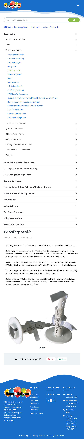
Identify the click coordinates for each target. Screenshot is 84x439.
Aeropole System (14, 74)
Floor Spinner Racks (15, 54)
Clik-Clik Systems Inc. (15, 90)
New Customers (36, 413)
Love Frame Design (15, 110)
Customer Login (53, 394)
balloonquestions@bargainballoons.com (72, 403)
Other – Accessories (51, 27)
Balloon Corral (13, 82)
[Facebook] (49, 400)
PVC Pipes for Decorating (17, 94)
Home (8, 27)
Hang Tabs (12, 66)
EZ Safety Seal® (13, 70)
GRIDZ (10, 78)
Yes (63, 359)
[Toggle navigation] (78, 5)
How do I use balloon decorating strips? (23, 102)
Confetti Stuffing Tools (16, 113)
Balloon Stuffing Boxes (16, 117)
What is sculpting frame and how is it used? (25, 106)
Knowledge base (21, 27)
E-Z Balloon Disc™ (14, 86)
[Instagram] (53, 400)
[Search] (74, 20)
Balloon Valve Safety (15, 58)
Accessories (35, 27)
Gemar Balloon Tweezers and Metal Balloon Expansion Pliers (32, 98)
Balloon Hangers (14, 62)
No (52, 359)
